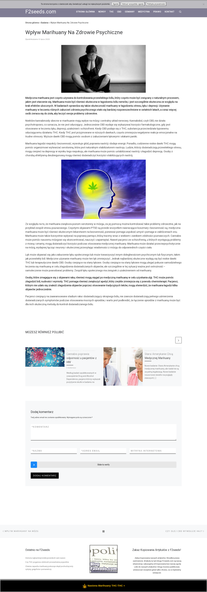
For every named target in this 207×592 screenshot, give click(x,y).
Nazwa (37, 451)
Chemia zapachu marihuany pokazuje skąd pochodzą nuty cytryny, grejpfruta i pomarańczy (49, 567)
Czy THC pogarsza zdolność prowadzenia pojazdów (47, 562)
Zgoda (115, 4)
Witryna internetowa (146, 451)
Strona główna (32, 23)
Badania (44, 23)
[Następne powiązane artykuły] (178, 340)
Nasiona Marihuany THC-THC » (106, 585)
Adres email (90, 451)
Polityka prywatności (156, 4)
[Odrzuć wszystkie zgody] (203, 4)
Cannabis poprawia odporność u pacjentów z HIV (81, 358)
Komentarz (40, 427)
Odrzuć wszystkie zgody (132, 4)
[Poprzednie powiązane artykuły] (171, 340)
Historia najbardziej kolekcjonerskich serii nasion (45, 558)
